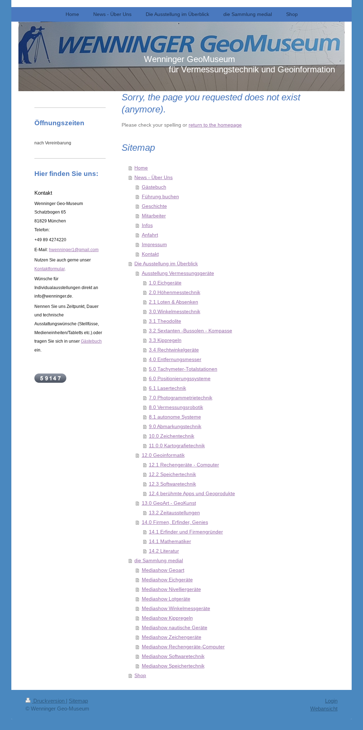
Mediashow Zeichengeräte (171, 637)
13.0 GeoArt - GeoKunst (169, 503)
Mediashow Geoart (163, 570)
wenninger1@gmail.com (75, 249)
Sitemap (78, 701)
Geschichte (154, 206)
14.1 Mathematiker (170, 541)
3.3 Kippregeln (165, 340)
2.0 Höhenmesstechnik (174, 292)
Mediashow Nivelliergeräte (171, 589)
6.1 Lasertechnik (167, 388)
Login (331, 701)
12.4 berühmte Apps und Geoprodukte (192, 493)
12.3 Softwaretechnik (172, 484)
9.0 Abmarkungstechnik (175, 426)
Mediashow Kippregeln (167, 618)
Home (141, 168)
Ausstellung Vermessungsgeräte (178, 273)
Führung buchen (160, 196)
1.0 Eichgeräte (165, 283)
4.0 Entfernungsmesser (175, 359)
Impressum (154, 244)
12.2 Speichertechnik (172, 474)
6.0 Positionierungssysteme (180, 378)
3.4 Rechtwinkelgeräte (174, 350)
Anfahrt (150, 235)
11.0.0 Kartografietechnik (177, 445)
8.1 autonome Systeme (175, 417)
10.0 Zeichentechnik (171, 436)
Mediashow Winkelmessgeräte (176, 608)
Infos (147, 225)
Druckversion (49, 701)
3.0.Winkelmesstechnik (174, 311)
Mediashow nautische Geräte (174, 627)
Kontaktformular (49, 268)
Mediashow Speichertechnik (173, 666)
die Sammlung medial (158, 560)
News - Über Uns (153, 177)
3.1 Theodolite (165, 321)
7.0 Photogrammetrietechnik (180, 397)
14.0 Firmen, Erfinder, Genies (175, 522)
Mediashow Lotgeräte (166, 599)
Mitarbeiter (154, 216)
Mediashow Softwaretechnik (173, 656)
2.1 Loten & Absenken (173, 302)
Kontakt (150, 254)
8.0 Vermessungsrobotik (176, 407)
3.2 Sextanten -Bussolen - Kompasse (190, 330)
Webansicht (323, 709)
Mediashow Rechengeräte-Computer (183, 646)
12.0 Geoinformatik (163, 455)
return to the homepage (215, 125)
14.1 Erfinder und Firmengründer (186, 532)
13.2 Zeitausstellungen (174, 512)
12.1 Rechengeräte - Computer (184, 465)
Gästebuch (154, 187)
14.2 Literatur (164, 551)
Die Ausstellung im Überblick (166, 263)
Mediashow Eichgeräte (167, 579)
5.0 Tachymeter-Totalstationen (183, 369)
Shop (140, 675)
